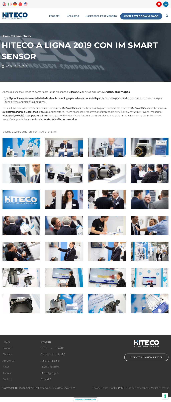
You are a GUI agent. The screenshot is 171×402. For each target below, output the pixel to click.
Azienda (7, 373)
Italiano (10, 4)
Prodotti (54, 15)
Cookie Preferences (138, 387)
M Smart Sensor (50, 360)
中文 (20, 4)
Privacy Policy (100, 387)
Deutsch (15, 4)
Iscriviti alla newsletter (146, 357)
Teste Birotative (50, 366)
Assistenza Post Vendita (101, 15)
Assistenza (9, 360)
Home (5, 35)
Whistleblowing (159, 387)
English (4, 4)
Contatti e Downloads (141, 16)
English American (26, 4)
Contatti (7, 379)
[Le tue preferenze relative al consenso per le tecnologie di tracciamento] (165, 396)
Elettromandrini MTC (53, 354)
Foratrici (46, 379)
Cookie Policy (117, 387)
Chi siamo (73, 15)
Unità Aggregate (50, 373)
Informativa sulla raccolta (85, 399)
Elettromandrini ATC (52, 348)
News (27, 35)
